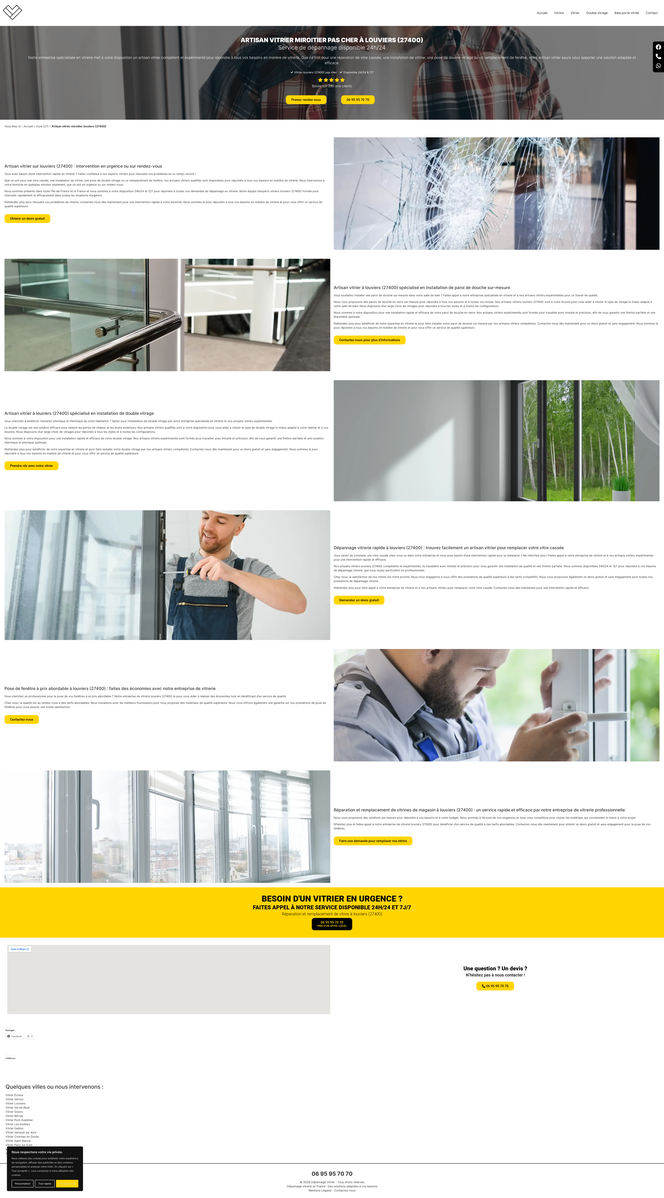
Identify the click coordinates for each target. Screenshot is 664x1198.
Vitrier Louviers (15, 1103)
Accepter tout (67, 1183)
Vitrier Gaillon (14, 1128)
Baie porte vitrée (627, 13)
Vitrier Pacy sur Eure (19, 1145)
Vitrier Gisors (14, 1111)
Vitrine (559, 13)
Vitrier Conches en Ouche (22, 1136)
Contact (652, 13)
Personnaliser (22, 1183)
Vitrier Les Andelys (18, 1124)
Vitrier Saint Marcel (18, 1140)
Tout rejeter (44, 1183)
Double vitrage (597, 13)
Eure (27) (42, 126)
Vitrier (575, 13)
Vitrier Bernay (14, 1116)
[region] (45, 1168)
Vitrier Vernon (15, 1099)
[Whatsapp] (658, 66)
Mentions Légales (320, 1190)
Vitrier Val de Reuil (18, 1107)
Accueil (542, 13)
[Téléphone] (658, 57)
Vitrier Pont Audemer (19, 1120)
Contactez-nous (345, 1190)
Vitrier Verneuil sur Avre (21, 1132)
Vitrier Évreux (14, 1095)
